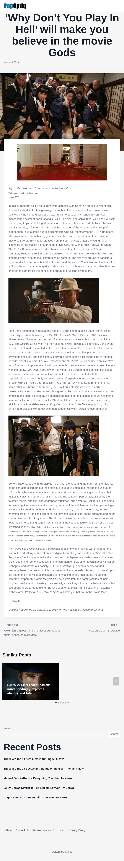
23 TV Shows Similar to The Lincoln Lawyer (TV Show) (39, 787)
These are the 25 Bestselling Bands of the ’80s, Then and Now (44, 768)
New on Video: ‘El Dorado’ (104, 628)
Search (7, 728)
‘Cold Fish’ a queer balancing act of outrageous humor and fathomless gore (32, 630)
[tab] (56, 703)
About (8, 830)
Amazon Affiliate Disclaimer (48, 830)
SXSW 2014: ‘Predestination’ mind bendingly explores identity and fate (28, 689)
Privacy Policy (77, 830)
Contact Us (22, 830)
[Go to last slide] (8, 681)
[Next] (116, 681)
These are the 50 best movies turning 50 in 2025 (34, 759)
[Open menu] (117, 6)
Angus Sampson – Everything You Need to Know (35, 797)
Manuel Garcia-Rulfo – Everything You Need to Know (38, 778)
